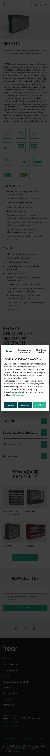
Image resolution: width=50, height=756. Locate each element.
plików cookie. (18, 395)
